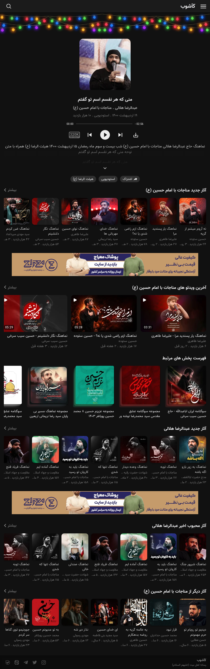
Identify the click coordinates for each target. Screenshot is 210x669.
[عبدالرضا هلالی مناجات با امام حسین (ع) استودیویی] (105, 64)
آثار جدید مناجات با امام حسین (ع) (176, 190)
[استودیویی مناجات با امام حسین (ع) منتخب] (163, 450)
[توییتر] (34, 663)
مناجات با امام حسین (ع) (92, 108)
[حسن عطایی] (192, 613)
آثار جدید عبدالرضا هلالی (185, 428)
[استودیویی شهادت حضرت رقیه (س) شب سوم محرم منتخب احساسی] (133, 450)
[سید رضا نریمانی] (104, 212)
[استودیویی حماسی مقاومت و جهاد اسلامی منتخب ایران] (16, 450)
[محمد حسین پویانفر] (45, 613)
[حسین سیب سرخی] (45, 212)
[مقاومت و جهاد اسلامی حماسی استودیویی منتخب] (192, 547)
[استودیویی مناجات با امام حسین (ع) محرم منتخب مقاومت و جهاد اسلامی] (74, 450)
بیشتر (12, 190)
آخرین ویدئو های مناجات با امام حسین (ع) (169, 288)
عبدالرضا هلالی (126, 108)
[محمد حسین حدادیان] (163, 613)
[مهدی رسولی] (74, 613)
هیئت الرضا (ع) (83, 179)
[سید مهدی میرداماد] (16, 212)
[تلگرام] (25, 663)
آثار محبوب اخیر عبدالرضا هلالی (179, 526)
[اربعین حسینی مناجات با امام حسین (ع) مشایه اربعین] (48, 387)
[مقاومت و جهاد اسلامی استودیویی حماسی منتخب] (45, 450)
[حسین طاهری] (133, 613)
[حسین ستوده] (192, 212)
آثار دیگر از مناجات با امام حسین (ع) (175, 591)
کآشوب (188, 7)
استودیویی (101, 115)
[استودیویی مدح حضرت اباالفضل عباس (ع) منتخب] (192, 450)
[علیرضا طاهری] (163, 212)
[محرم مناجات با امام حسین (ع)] (187, 387)
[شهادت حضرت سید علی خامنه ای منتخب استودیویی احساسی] (74, 547)
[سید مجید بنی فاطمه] (104, 613)
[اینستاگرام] (43, 663)
